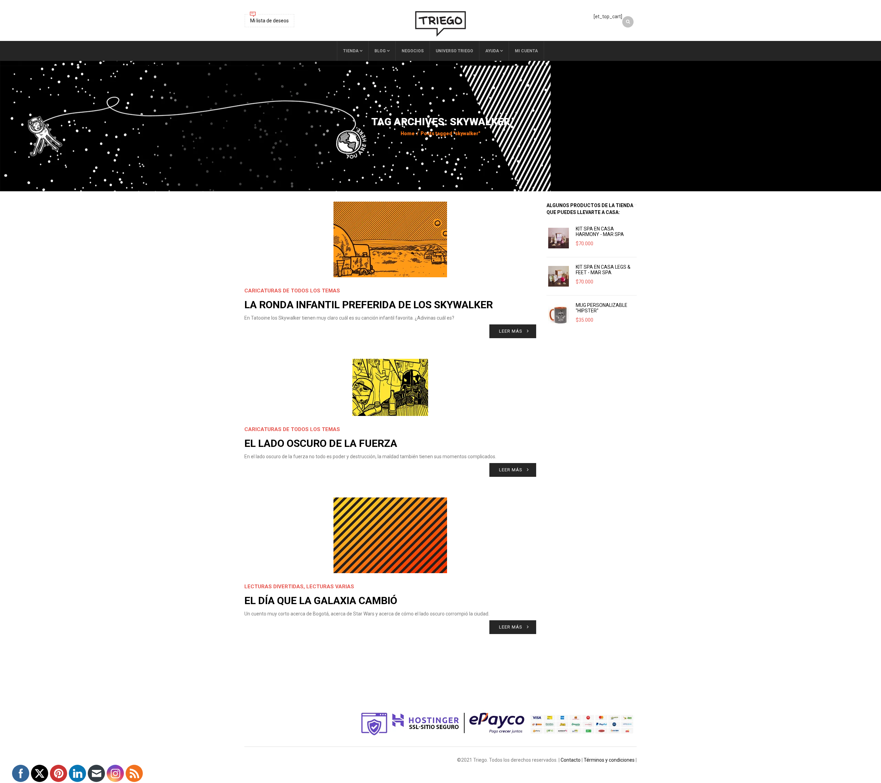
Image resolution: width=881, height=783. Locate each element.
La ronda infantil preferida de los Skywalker (368, 305)
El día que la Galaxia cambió (320, 600)
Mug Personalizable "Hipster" (601, 307)
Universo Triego (454, 51)
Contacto (571, 760)
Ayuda (492, 51)
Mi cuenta (526, 51)
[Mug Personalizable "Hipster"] (558, 314)
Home (408, 133)
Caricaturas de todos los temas (292, 291)
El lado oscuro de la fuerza (320, 443)
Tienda (351, 51)
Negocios (413, 51)
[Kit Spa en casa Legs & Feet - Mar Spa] (558, 276)
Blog (380, 51)
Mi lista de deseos (269, 20)
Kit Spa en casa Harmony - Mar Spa (600, 231)
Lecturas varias (330, 586)
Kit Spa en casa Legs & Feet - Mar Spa (603, 269)
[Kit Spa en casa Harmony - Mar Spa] (558, 238)
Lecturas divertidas (274, 586)
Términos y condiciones (609, 760)
